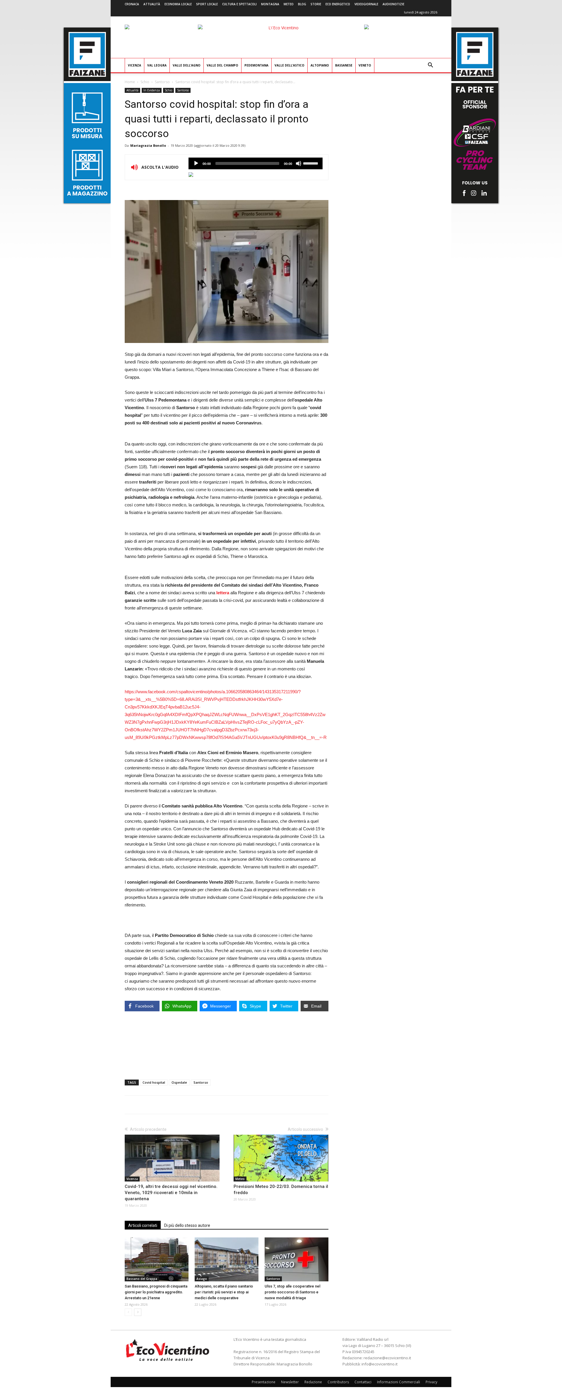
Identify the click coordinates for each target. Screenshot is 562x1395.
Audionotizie (393, 4)
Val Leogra (157, 65)
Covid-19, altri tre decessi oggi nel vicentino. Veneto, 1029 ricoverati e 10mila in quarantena (171, 1192)
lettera (222, 592)
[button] (430, 66)
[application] (256, 163)
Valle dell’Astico (289, 65)
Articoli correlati (142, 1225)
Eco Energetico (337, 4)
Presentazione (263, 1381)
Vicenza (134, 65)
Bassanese (343, 65)
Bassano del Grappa (141, 1279)
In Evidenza (151, 90)
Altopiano (320, 65)
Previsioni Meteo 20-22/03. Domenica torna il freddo (281, 1189)
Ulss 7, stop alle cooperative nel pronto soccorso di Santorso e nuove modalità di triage (292, 1292)
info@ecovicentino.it (379, 1364)
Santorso (162, 81)
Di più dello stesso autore (187, 1225)
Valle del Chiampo (222, 65)
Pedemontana (256, 65)
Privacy (431, 1381)
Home (130, 81)
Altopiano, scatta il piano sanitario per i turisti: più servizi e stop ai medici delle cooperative (224, 1292)
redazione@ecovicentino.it (387, 1357)
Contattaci (362, 1381)
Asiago (201, 1279)
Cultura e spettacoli (239, 4)
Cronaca (132, 4)
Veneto (365, 65)
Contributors (338, 1381)
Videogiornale (366, 4)
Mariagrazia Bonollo (148, 145)
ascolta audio (196, 163)
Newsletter (290, 1381)
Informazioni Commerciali (398, 1381)
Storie (316, 4)
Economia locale (178, 4)
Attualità (151, 4)
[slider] (311, 163)
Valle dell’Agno (187, 65)
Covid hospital (154, 1082)
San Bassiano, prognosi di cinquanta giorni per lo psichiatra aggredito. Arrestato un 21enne (156, 1292)
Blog (302, 4)
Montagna (270, 4)
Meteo (289, 4)
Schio (144, 81)
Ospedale (179, 1082)
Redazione (313, 1381)
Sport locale (207, 4)
